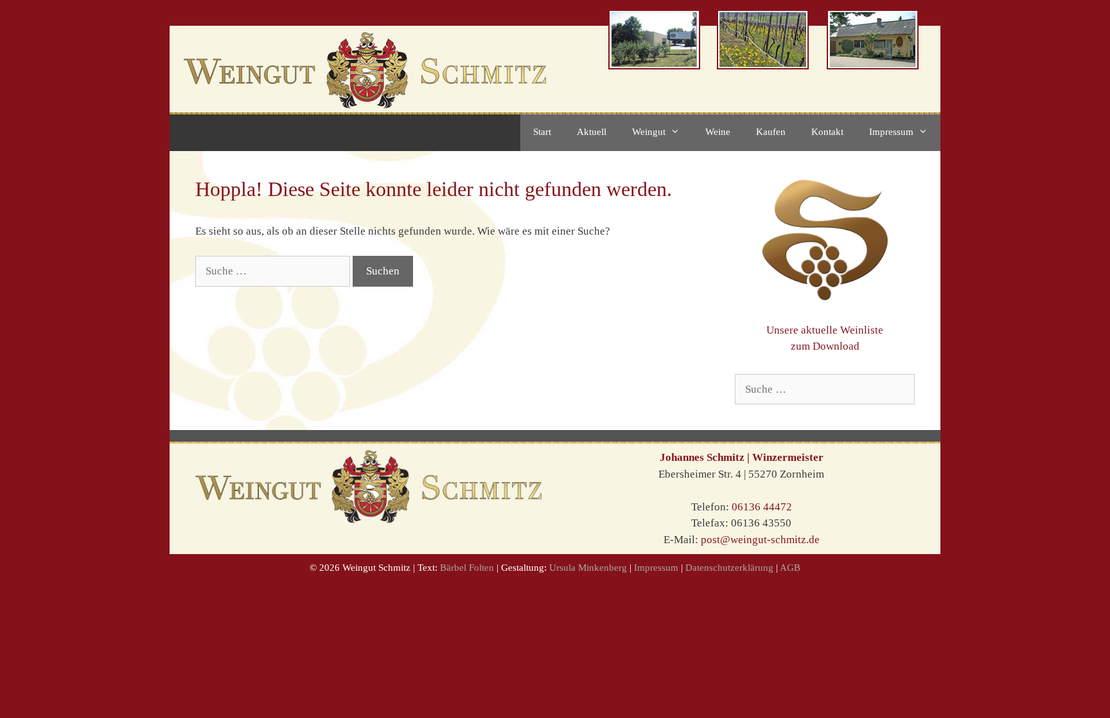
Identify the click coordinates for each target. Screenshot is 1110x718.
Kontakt (827, 132)
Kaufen (771, 132)
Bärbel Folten (467, 567)
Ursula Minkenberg (588, 567)
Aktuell (591, 132)
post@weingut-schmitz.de (760, 540)
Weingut (648, 132)
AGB (790, 567)
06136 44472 (762, 507)
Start (542, 132)
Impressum (891, 132)
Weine (717, 132)
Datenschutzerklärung (730, 567)
